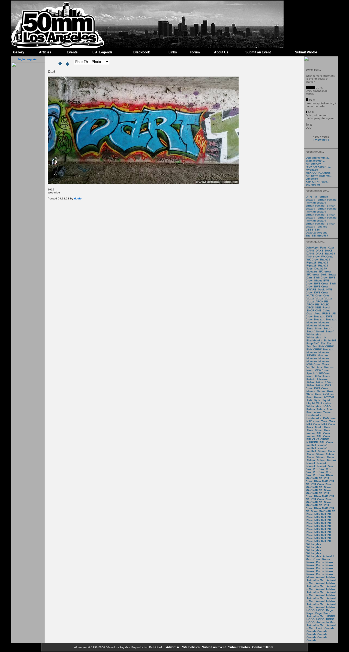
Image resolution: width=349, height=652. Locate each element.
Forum (195, 52)
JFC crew (324, 271)
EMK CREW (325, 346)
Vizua (310, 298)
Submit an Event (258, 52)
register (32, 59)
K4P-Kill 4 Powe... (317, 181)
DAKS (310, 250)
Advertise (172, 647)
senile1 (311, 445)
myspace (312, 169)
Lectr (319, 628)
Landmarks (313, 415)
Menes (310, 391)
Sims (309, 328)
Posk (321, 289)
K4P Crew (317, 484)
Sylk (309, 400)
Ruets (326, 376)
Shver (322, 451)
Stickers (322, 379)
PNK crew (313, 256)
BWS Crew (320, 277)
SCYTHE (329, 397)
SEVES (311, 355)
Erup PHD (312, 343)
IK (324, 337)
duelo (78, 198)
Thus (309, 394)
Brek (330, 391)
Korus (317, 559)
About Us (221, 52)
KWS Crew (321, 292)
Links (173, 52)
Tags (309, 268)
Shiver (330, 454)
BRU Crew (323, 433)
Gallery (18, 52)
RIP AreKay (313, 163)
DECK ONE (314, 307)
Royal (326, 307)
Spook (310, 373)
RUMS (326, 313)
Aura (317, 313)
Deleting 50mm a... (318, 157)
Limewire (312, 178)
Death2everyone (316, 232)
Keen (309, 370)
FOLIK (325, 304)
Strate (332, 274)
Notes (318, 397)
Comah (329, 628)
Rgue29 (330, 253)
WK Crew (327, 256)
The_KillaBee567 (317, 235)
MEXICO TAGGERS (318, 172)
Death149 (320, 268)
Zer (323, 343)
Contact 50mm (262, 647)
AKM (326, 394)
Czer (331, 247)
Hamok (331, 460)
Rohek (310, 379)
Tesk (324, 421)
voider (311, 433)
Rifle (318, 376)
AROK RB (321, 301)
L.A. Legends (102, 52)
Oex (309, 313)
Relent (310, 409)
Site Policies (190, 647)
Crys (318, 295)
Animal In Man (325, 577)
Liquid (326, 400)
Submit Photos (306, 52)
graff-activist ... (316, 160)
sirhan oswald (327, 199)
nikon (317, 412)
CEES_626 (313, 229)
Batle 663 (330, 340)
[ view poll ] (321, 139)
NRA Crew (313, 424)
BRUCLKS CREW (317, 439)
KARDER (312, 442)
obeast (322, 226)
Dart (309, 277)
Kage (329, 610)
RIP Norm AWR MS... (319, 175)
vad (332, 394)
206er (310, 382)
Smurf (327, 328)
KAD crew (329, 418)
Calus (326, 310)
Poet (309, 397)
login (21, 59)
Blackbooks (314, 340)
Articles (45, 52)
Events (72, 52)
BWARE (311, 289)
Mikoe (310, 577)
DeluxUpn (312, 247)
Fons (323, 247)
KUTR (310, 295)
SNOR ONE (313, 310)
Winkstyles (313, 334)
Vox (330, 466)
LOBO (327, 406)
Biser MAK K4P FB (319, 477)
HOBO (310, 610)
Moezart (311, 271)
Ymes (327, 412)
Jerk (324, 274)
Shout (318, 280)
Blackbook (141, 52)
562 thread (313, 184)
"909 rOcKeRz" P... (318, 166)
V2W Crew (322, 370)
